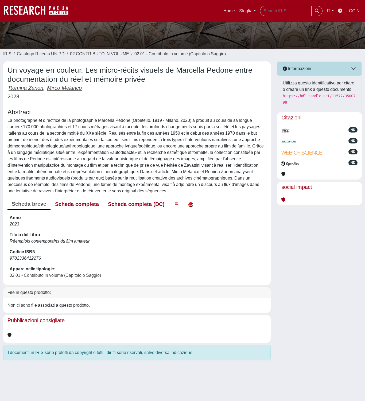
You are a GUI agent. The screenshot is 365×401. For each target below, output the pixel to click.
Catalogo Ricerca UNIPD (41, 54)
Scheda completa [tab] (77, 204)
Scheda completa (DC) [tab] (136, 204)
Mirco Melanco (64, 88)
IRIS (7, 54)
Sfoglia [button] (246, 11)
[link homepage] (38, 11)
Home (229, 11)
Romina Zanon (26, 88)
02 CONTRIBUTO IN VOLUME (99, 54)
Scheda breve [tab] (29, 204)
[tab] (176, 204)
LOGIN (353, 11)
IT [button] (329, 11)
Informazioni (299, 68)
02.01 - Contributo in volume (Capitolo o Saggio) (180, 54)
